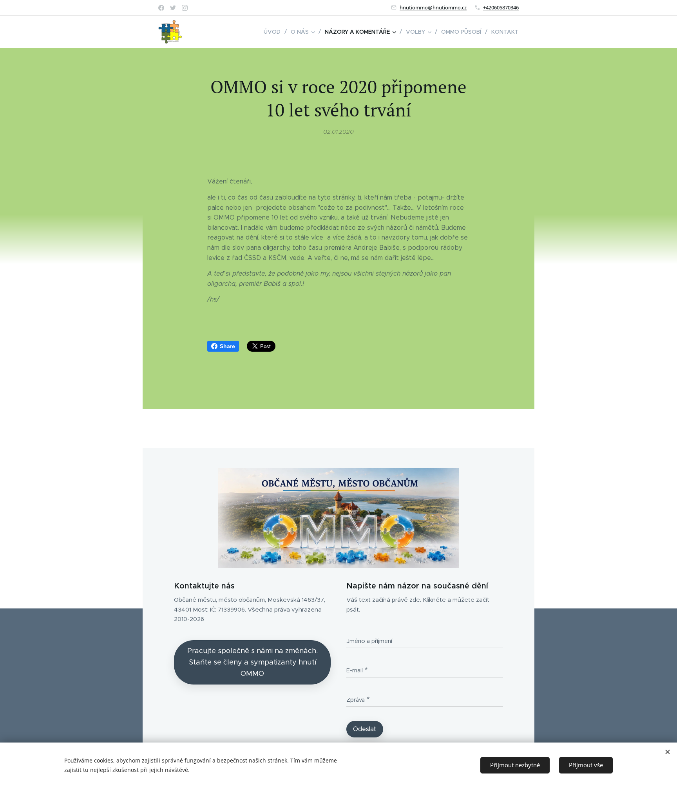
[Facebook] (161, 8)
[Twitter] (173, 8)
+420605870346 (501, 7)
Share (227, 346)
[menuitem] (274, 32)
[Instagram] (185, 8)
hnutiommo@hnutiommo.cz (433, 7)
